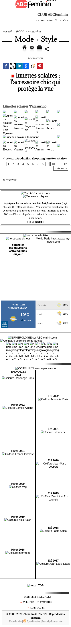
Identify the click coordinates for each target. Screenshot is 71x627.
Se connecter (44, 20)
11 (59, 164)
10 (53, 164)
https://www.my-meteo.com (58, 240)
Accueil (7, 31)
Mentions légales (37, 596)
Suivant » (61, 168)
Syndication (33, 621)
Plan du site (15, 621)
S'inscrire (61, 20)
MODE (19, 31)
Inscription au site (52, 621)
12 (65, 164)
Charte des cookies (37, 602)
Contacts (37, 607)
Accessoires (34, 31)
